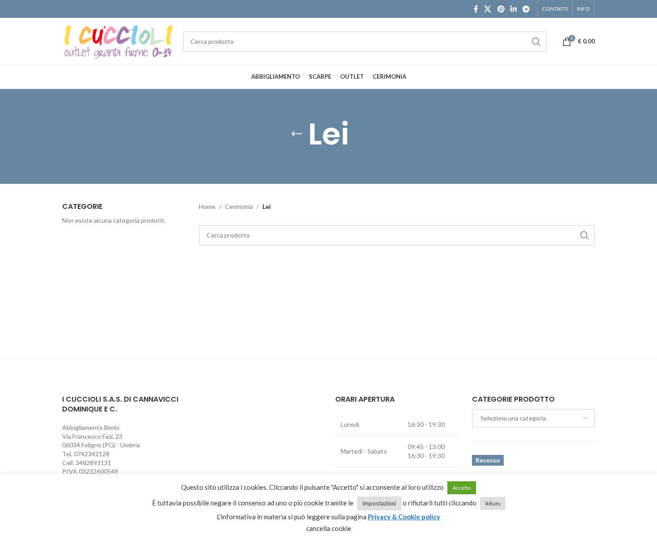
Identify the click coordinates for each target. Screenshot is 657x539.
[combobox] (533, 418)
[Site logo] (118, 40)
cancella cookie (328, 528)
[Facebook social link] (476, 9)
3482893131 (93, 463)
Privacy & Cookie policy (404, 517)
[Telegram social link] (526, 9)
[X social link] (487, 9)
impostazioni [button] (379, 503)
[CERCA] (536, 41)
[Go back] (297, 134)
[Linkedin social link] (513, 9)
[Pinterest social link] (500, 9)
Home (207, 206)
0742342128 (92, 454)
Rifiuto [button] (492, 503)
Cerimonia (239, 206)
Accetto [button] (462, 488)
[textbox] (533, 418)
